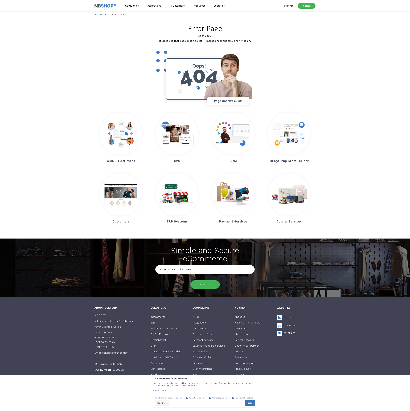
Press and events (245, 363)
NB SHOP (98, 14)
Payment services (203, 339)
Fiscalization (200, 363)
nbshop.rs (289, 325)
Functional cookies (244, 398)
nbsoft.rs (288, 317)
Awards (239, 351)
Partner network (244, 339)
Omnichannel (158, 339)
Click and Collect (203, 357)
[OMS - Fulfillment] (121, 134)
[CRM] (233, 134)
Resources (241, 357)
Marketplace (158, 368)
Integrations (200, 322)
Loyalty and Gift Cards (164, 357)
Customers (241, 328)
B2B (153, 322)
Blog (195, 374)
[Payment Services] (233, 194)
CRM (153, 345)
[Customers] (121, 194)
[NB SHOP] (105, 6)
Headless (156, 374)
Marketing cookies (221, 398)
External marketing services (209, 345)
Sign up (205, 284)
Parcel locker (200, 351)
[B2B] (177, 134)
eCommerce (158, 316)
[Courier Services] (289, 194)
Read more (159, 390)
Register (307, 5)
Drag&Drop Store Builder (165, 351)
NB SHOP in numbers (247, 322)
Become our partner (247, 345)
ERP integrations (202, 368)
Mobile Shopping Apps (164, 328)
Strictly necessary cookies (171, 398)
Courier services (202, 334)
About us (240, 316)
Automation (157, 363)
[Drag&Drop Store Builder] (289, 134)
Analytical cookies (198, 398)
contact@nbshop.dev (114, 352)
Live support (242, 334)
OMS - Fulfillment (161, 334)
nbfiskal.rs (289, 332)
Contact (239, 374)
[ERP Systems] (177, 194)
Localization (200, 328)
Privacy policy (243, 368)
